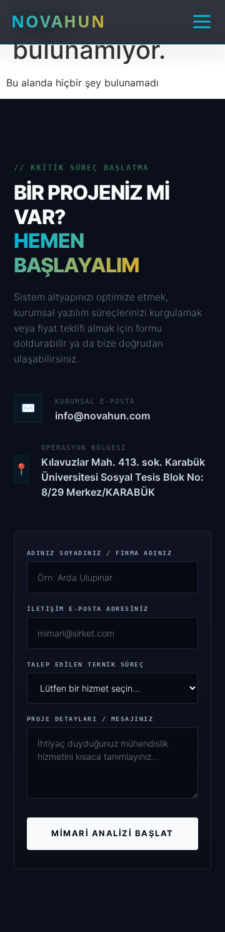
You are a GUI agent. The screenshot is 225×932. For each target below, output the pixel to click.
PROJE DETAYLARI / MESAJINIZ (90, 719)
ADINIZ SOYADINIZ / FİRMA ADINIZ (99, 553)
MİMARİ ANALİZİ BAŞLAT (112, 833)
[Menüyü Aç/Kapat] (202, 21)
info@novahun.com (102, 415)
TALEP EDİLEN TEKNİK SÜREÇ (85, 665)
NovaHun (58, 21)
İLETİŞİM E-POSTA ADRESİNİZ (88, 609)
